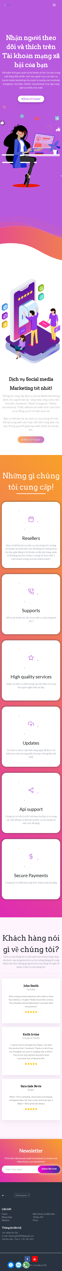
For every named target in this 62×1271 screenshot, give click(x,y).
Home (4, 1214)
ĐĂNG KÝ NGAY (31, 98)
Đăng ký (5, 1220)
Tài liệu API (38, 1217)
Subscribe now (49, 1168)
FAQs (35, 1220)
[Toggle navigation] (54, 5)
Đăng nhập (7, 1217)
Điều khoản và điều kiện (44, 1214)
